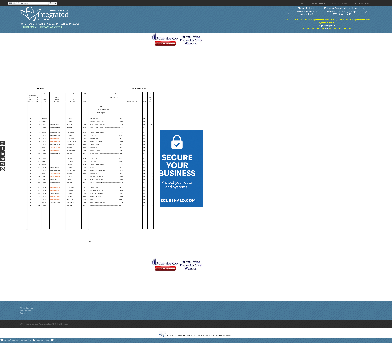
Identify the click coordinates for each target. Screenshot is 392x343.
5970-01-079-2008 (55, 156)
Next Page (44, 340)
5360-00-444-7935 (55, 150)
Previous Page (13, 340)
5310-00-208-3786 (55, 190)
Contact (22, 313)
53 (345, 28)
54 (350, 28)
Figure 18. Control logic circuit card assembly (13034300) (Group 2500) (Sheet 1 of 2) (341, 11)
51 (335, 28)
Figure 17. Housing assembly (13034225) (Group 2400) (307, 11)
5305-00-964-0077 (55, 141)
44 (303, 28)
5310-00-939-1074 (55, 188)
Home (23, 24)
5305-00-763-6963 (55, 196)
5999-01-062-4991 (55, 176)
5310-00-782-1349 (55, 147)
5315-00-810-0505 (55, 138)
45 (308, 28)
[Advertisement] (85, 54)
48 (323, 28)
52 (340, 28)
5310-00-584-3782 (55, 173)
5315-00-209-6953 (55, 199)
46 (313, 28)
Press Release (25, 311)
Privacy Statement (26, 308)
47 (318, 28)
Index (28, 340)
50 (330, 28)
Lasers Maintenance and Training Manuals (53, 24)
